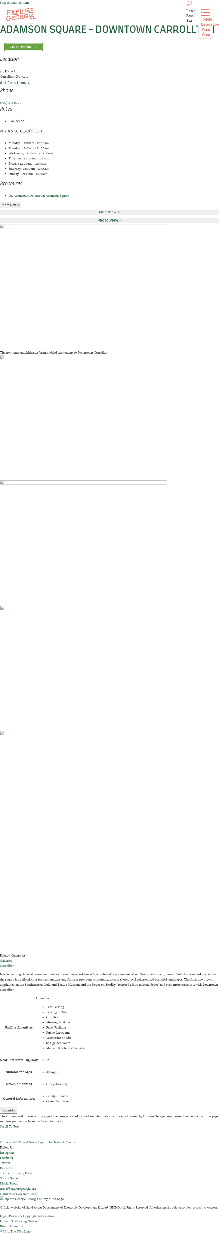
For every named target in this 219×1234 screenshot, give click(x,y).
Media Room (9, 1183)
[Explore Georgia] (21, 15)
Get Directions (13, 83)
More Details (10, 204)
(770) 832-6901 (10, 102)
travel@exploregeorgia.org (18, 1188)
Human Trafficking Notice (18, 1221)
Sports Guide (9, 1178)
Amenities (9, 1110)
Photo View (108, 220)
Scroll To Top (9, 1126)
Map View (108, 212)
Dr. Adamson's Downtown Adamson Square (39, 195)
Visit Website (23, 47)
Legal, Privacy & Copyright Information (27, 1216)
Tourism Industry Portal (16, 1173)
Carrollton (7, 965)
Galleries (6, 960)
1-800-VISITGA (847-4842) (18, 1193)
